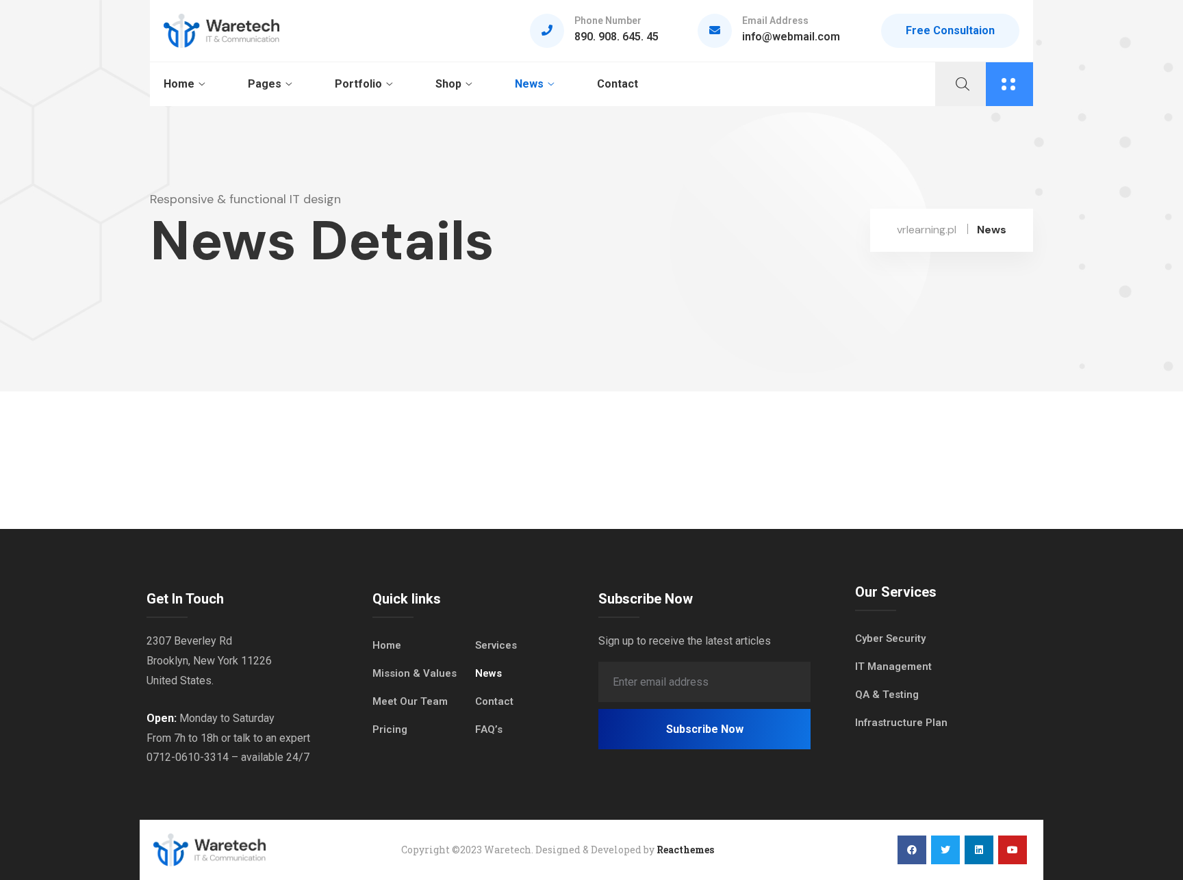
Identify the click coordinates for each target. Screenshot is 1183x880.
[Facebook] (912, 850)
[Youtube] (1012, 850)
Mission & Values (414, 673)
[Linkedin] (979, 850)
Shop (448, 83)
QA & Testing (887, 694)
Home (179, 83)
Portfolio (358, 83)
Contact (617, 83)
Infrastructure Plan (901, 722)
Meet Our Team (410, 701)
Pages (264, 83)
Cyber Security (890, 638)
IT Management (893, 666)
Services (496, 645)
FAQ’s (489, 729)
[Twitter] (945, 850)
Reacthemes (685, 849)
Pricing (389, 729)
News (529, 83)
